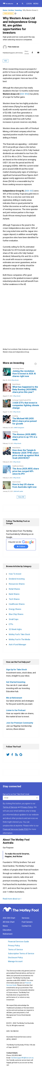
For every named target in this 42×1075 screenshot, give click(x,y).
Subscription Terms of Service (21, 953)
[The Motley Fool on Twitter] (8, 755)
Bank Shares (14, 594)
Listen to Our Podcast (16, 710)
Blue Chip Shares (16, 614)
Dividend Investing (17, 579)
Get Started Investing (15, 682)
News (5, 926)
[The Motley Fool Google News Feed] (21, 755)
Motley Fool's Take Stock (19, 634)
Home (5, 10)
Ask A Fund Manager (17, 644)
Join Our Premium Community (19, 723)
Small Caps (13, 619)
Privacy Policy (14, 945)
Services (25, 918)
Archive (11, 10)
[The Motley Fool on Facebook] (12, 755)
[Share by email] (38, 52)
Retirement (7, 934)
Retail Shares (14, 589)
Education (7, 930)
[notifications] (17, 3)
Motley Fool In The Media (19, 639)
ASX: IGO (29, 191)
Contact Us (26, 926)
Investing (18, 10)
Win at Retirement (14, 698)
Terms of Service (15, 949)
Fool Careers (27, 922)
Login (29, 4)
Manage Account (15, 961)
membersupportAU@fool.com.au (22, 1058)
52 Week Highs (15, 629)
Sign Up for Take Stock (16, 669)
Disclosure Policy (15, 957)
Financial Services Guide (18, 941)
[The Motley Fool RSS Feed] (17, 755)
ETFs (11, 624)
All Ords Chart (8, 922)
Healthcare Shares (17, 604)
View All (21, 497)
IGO (5, 61)
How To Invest (15, 574)
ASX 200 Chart (9, 918)
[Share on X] (35, 52)
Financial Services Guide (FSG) (15, 829)
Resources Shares (17, 584)
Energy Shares (15, 609)
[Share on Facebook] (32, 52)
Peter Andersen (13, 47)
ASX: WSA (24, 94)
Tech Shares (14, 599)
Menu (35, 4)
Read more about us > (12, 899)
